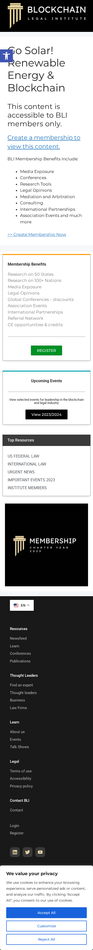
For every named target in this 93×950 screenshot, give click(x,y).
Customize (46, 926)
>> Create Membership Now (36, 234)
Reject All (46, 939)
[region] (46, 908)
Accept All (46, 912)
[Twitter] (27, 852)
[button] (6, 55)
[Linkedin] (15, 852)
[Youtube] (40, 852)
